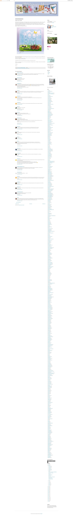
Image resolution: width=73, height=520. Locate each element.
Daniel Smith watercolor (50, 161)
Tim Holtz (49, 415)
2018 (48, 492)
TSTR (48, 419)
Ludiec (48, 285)
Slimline (49, 377)
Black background (50, 127)
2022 (48, 488)
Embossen (49, 191)
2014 (48, 496)
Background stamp (50, 114)
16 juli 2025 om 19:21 (19, 179)
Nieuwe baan (49, 306)
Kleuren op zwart (50, 263)
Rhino (48, 349)
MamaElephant (49, 288)
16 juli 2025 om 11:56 (19, 134)
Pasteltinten (49, 319)
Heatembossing (50, 228)
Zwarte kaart (49, 457)
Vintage (49, 434)
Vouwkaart (49, 437)
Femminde (18, 102)
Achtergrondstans (50, 96)
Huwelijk (49, 241)
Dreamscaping (49, 184)
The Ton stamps (50, 414)
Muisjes (49, 301)
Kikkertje (49, 256)
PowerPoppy (49, 338)
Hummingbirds (49, 240)
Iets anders (49, 242)
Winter (48, 447)
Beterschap (49, 120)
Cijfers (48, 146)
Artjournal (49, 109)
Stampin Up (49, 387)
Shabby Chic (49, 365)
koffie (48, 269)
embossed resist (50, 190)
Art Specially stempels (50, 108)
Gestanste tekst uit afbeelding (51, 215)
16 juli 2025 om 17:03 (19, 156)
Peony (48, 324)
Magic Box (49, 286)
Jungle (48, 249)
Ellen (48, 71)
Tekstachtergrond (50, 408)
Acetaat (49, 95)
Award (48, 110)
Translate (53, 22)
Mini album (49, 295)
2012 (48, 498)
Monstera (49, 299)
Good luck (49, 222)
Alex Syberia (49, 100)
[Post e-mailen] (26, 67)
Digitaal (49, 170)
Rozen (48, 355)
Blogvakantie (49, 134)
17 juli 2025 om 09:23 (19, 195)
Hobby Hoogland (19, 77)
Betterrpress (49, 122)
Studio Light (49, 399)
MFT (48, 293)
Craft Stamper (49, 155)
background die (49, 113)
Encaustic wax (49, 198)
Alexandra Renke (50, 101)
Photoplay (49, 325)
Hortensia (49, 237)
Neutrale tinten (49, 305)
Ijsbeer (48, 243)
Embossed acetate (50, 189)
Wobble (49, 450)
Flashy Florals (49, 206)
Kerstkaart (49, 254)
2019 (48, 491)
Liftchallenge (49, 280)
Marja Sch (18, 148)
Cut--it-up (49, 158)
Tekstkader (49, 409)
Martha (18, 106)
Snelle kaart (49, 382)
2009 (48, 501)
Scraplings (49, 363)
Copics (18, 68)
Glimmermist (49, 218)
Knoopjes (49, 268)
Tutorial (49, 422)
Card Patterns (49, 142)
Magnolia (49, 287)
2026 (48, 464)
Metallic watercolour (50, 292)
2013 (48, 497)
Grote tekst (23, 68)
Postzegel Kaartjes (50, 336)
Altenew (49, 102)
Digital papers (49, 171)
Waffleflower (49, 438)
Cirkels (49, 147)
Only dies (49, 314)
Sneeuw (49, 380)
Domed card (49, 179)
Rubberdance (49, 356)
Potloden (49, 337)
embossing (49, 192)
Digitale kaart (49, 172)
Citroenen (49, 148)
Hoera (48, 235)
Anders (49, 103)
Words (48, 451)
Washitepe (49, 439)
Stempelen (49, 390)
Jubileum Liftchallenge (50, 247)
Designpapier (49, 167)
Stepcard (49, 393)
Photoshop (49, 326)
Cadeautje (49, 139)
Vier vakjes (49, 433)
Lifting (48, 281)
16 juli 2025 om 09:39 (19, 104)
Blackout (49, 129)
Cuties (48, 160)
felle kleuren (49, 204)
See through (49, 364)
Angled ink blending (50, 104)
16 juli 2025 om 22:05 (19, 184)
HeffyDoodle (49, 230)
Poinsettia (49, 331)
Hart (48, 227)
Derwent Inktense (50, 166)
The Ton (49, 413)
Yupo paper (49, 453)
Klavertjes (49, 259)
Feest (48, 203)
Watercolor (49, 440)
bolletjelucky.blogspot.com (20, 166)
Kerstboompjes (49, 253)
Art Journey (49, 107)
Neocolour (49, 304)
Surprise (49, 401)
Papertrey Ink (49, 317)
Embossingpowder (50, 196)
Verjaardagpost (49, 431)
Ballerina (49, 116)
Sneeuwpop (49, 381)
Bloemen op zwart (50, 132)
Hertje (48, 234)
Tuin (48, 420)
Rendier (49, 343)
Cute (48, 159)
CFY (48, 145)
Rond (48, 351)
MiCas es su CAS (50, 294)
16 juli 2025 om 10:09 (19, 115)
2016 (48, 494)
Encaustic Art (49, 197)
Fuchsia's (49, 211)
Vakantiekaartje (49, 425)
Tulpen (49, 421)
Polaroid (49, 332)
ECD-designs (49, 185)
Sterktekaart (49, 395)
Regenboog (49, 342)
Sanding (49, 357)
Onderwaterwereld (50, 313)
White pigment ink (50, 444)
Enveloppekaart (50, 199)
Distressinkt (49, 177)
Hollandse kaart (50, 236)
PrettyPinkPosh (49, 339)
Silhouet (49, 368)
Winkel (48, 446)
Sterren (49, 396)
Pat (17, 197)
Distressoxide (49, 178)
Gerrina (18, 112)
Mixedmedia (49, 298)
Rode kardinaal (49, 350)
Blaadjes (49, 126)
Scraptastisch (19, 83)
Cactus (49, 138)
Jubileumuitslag (50, 248)
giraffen (49, 216)
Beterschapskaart (50, 121)
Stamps (49, 388)
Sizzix (48, 376)
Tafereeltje (49, 403)
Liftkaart (49, 282)
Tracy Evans (49, 416)
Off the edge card (50, 311)
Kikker (48, 255)
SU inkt (49, 400)
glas (48, 217)
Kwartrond (49, 272)
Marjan (53, 25)
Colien (18, 90)
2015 (48, 495)
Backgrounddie (49, 115)
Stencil (28, 68)
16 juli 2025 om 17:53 (19, 164)
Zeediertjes (49, 454)
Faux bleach (49, 202)
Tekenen (49, 407)
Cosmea (49, 152)
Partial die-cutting (50, 318)
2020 (48, 490)
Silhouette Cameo (50, 370)
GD (48, 212)
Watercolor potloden (50, 441)
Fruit (48, 210)
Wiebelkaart (49, 445)
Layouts (49, 275)
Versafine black (49, 432)
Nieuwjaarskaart (50, 307)
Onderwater (49, 312)
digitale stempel (50, 173)
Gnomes (49, 221)
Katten (24, 68)
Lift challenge (49, 279)
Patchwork (49, 320)
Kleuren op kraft (50, 262)
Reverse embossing (50, 348)
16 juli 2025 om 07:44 (19, 75)
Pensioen (27, 68)
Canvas (49, 141)
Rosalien (49, 72)
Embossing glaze (50, 193)
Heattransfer (49, 229)
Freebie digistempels (50, 209)
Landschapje (49, 273)
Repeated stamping (50, 344)
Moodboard (49, 300)
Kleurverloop (49, 267)
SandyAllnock (49, 358)
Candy (48, 140)
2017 (48, 493)
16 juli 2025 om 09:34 (19, 93)
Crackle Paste (49, 154)
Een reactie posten (18, 202)
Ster (48, 394)
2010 (48, 500)
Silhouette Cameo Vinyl (50, 371)
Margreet (18, 126)
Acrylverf (49, 97)
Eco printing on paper (50, 186)
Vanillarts (49, 428)
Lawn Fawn (49, 274)
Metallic (49, 291)
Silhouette (49, 369)
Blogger (41, 513)
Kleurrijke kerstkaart (50, 266)
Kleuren (49, 261)
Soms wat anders (50, 384)
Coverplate (49, 153)
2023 (48, 487)
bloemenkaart (49, 133)
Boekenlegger (49, 135)
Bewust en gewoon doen (51, 123)
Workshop (49, 452)
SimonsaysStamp (50, 375)
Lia (17, 131)
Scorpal (49, 362)
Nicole (48, 73)
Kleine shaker (49, 260)
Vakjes (48, 426)
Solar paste (49, 383)
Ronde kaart (49, 352)
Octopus (49, 310)
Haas (48, 225)
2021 (48, 489)
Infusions (49, 244)
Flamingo (49, 205)
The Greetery (49, 412)
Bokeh (48, 136)
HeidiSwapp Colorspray (50, 231)
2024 (48, 486)
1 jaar (48, 90)
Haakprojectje (49, 224)
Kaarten (49, 250)
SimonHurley (49, 374)
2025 (48, 465)
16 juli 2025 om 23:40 (19, 189)
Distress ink (20, 68)
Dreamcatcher (49, 183)
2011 (48, 499)
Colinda (18, 176)
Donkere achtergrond (50, 180)
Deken (48, 165)
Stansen (49, 389)
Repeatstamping (50, 345)
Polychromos (49, 333)
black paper (49, 128)
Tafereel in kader (50, 402)
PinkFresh (49, 330)
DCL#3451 (49, 164)
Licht (48, 278)
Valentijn (49, 427)
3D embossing (49, 91)
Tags (48, 406)
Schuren (49, 361)
